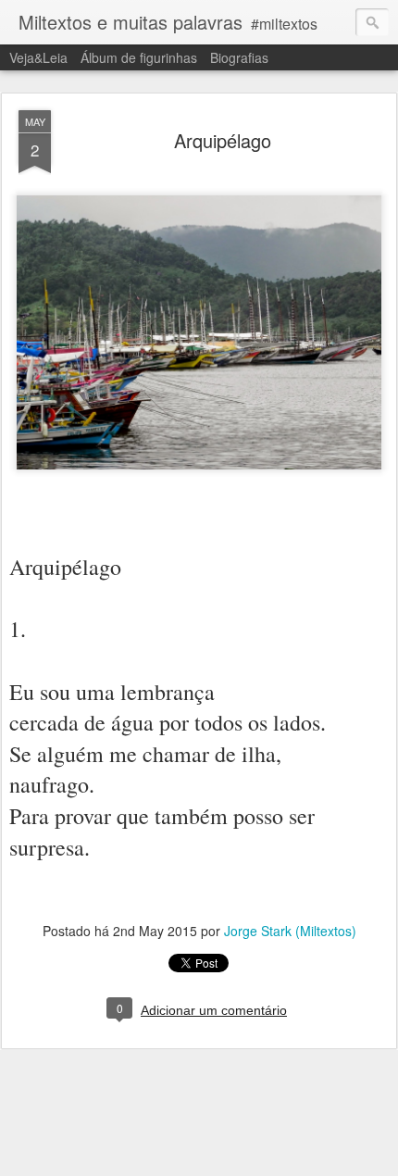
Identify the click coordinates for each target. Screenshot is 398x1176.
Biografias (239, 57)
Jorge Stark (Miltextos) (290, 930)
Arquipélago (222, 140)
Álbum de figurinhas (139, 57)
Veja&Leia (38, 57)
